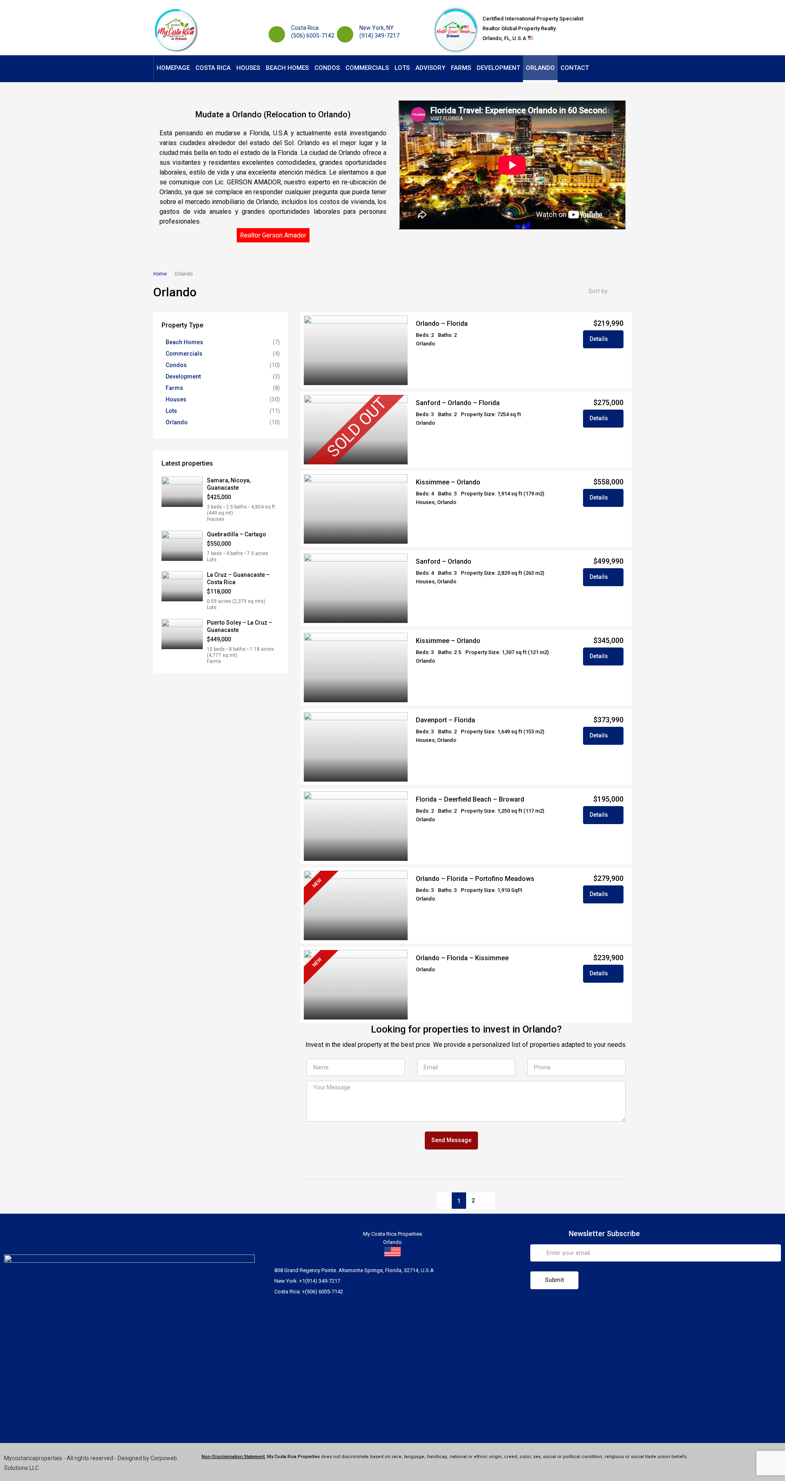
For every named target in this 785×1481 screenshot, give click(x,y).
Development (498, 68)
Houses (248, 68)
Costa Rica (213, 68)
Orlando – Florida (442, 323)
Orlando (540, 68)
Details (599, 339)
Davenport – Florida (445, 720)
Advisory (430, 68)
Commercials (367, 68)
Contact (575, 68)
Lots (402, 68)
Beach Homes (287, 68)
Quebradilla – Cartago (236, 534)
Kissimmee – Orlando (448, 482)
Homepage (173, 68)
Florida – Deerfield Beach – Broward (470, 799)
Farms (461, 68)
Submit (554, 1280)
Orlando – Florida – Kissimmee (462, 958)
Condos (327, 68)
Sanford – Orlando (443, 561)
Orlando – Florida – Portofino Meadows (475, 879)
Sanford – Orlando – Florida (458, 403)
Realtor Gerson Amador (273, 235)
